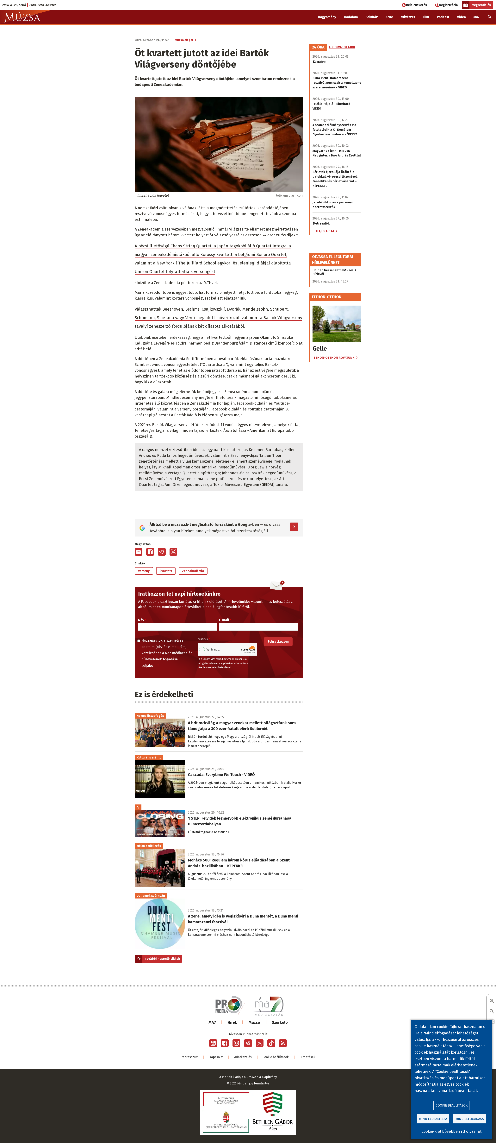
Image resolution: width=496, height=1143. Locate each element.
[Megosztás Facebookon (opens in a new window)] (150, 552)
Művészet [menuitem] (408, 17)
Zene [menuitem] (389, 17)
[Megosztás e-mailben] (138, 552)
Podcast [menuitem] (443, 17)
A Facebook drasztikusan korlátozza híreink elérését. (180, 602)
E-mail (224, 620)
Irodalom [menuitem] (351, 17)
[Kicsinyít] (492, 1011)
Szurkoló (280, 1022)
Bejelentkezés (416, 5)
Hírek (232, 1022)
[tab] (318, 47)
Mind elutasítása (433, 1119)
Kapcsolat (216, 1057)
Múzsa (254, 1022)
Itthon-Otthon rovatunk (333, 357)
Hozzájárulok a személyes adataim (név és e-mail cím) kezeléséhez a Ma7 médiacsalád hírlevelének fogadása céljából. (167, 653)
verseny (144, 571)
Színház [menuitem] (372, 17)
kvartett (166, 571)
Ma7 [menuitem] (477, 17)
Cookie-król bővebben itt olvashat (451, 1131)
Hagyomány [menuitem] (327, 17)
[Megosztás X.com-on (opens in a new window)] (173, 552)
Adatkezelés (243, 1057)
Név (141, 620)
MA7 (212, 1022)
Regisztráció (448, 5)
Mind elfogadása (470, 1119)
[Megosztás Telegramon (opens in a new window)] (162, 552)
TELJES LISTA (324, 231)
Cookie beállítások (276, 1057)
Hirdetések (307, 1057)
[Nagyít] (492, 1001)
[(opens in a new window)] (213, 1043)
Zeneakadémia (193, 571)
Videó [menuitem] (461, 17)
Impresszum (189, 1057)
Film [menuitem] (426, 17)
